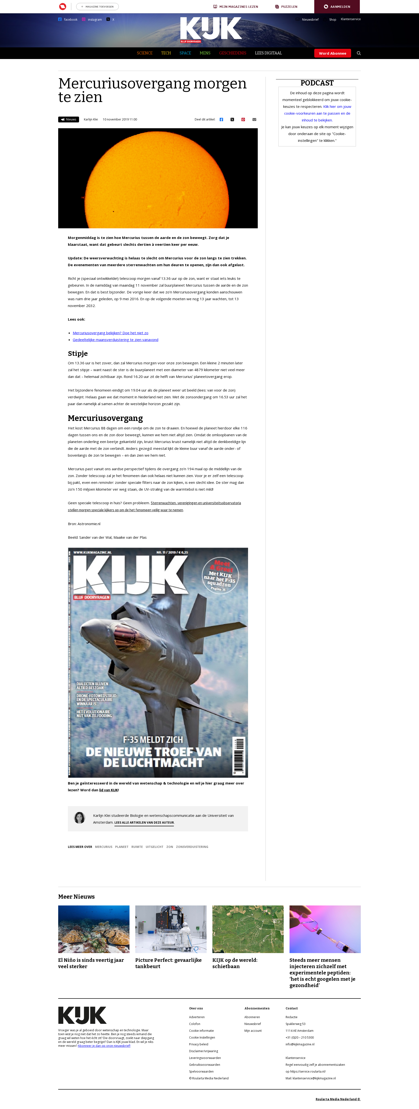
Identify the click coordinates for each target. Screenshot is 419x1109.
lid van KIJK (108, 790)
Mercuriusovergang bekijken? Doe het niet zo (110, 332)
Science (145, 53)
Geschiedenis (232, 53)
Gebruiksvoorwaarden (204, 1065)
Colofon (194, 1024)
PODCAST (317, 83)
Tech (166, 53)
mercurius (103, 847)
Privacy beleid (198, 1044)
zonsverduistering (192, 847)
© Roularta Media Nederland (209, 1078)
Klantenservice (351, 19)
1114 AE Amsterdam (300, 1031)
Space (185, 53)
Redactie (292, 1017)
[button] (337, 6)
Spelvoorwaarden (201, 1071)
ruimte (137, 847)
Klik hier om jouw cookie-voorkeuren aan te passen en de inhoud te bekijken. (317, 113)
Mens (205, 53)
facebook (70, 20)
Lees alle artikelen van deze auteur (144, 822)
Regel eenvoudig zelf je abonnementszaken (315, 1065)
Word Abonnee (332, 53)
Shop (332, 20)
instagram (95, 20)
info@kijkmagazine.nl (300, 1044)
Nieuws (70, 119)
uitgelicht (154, 847)
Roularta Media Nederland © (338, 1099)
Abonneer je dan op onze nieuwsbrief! (104, 1046)
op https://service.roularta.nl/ (306, 1071)
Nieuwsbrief (310, 20)
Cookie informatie (201, 1031)
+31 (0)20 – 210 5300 (300, 1037)
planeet (122, 847)
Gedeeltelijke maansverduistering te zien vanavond (115, 339)
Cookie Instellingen (202, 1037)
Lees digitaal (268, 53)
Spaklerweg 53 (296, 1024)
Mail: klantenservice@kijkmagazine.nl (311, 1078)
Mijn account (253, 1031)
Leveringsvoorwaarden (205, 1058)
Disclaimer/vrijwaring (203, 1051)
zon (169, 847)
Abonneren (252, 1017)
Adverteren (197, 1017)
